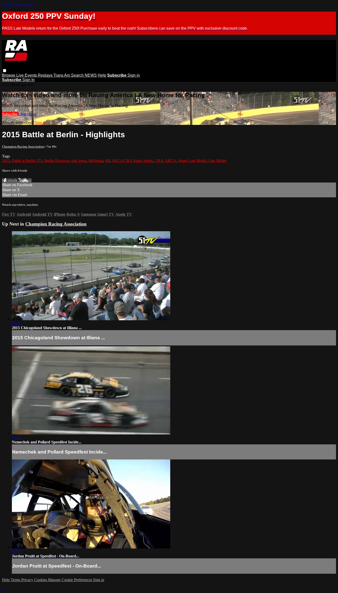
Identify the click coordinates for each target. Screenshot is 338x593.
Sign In (28, 80)
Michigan (95, 161)
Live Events (27, 75)
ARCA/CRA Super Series (132, 161)
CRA (159, 161)
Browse (9, 75)
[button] (4, 70)
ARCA (170, 161)
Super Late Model (192, 161)
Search (78, 75)
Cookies (41, 580)
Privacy (27, 580)
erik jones (78, 161)
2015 (6, 161)
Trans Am (62, 75)
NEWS (91, 75)
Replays (45, 75)
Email (26, 180)
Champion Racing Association (23, 146)
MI (107, 161)
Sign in (133, 75)
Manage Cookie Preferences (70, 580)
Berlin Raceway (56, 161)
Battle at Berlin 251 (27, 161)
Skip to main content (18, 4)
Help (102, 75)
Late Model (217, 161)
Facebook (10, 180)
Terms (16, 580)
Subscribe (10, 114)
